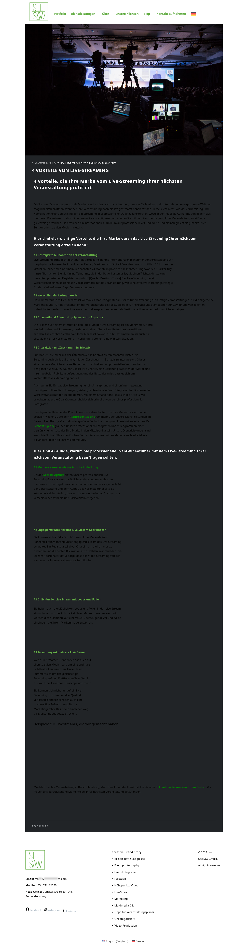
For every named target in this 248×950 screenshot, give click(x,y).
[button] (83, 14)
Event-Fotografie (125, 872)
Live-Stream (73, 163)
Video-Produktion (125, 925)
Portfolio (60, 14)
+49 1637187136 (46, 885)
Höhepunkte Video (126, 885)
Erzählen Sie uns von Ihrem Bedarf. (182, 787)
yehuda (60, 163)
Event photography (126, 865)
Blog (147, 14)
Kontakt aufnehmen (171, 14)
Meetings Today (110, 278)
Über (105, 14)
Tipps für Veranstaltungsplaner (98, 163)
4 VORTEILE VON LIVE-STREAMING (70, 170)
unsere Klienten (127, 14)
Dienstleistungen (83, 14)
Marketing (121, 899)
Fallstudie (120, 879)
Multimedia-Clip (124, 905)
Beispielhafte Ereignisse (129, 859)
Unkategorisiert (124, 919)
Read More (39, 826)
